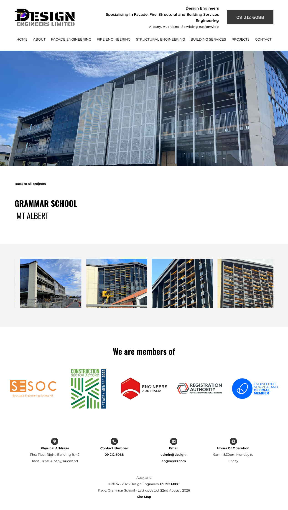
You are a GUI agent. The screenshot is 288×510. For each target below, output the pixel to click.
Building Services (208, 39)
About (39, 39)
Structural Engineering (160, 39)
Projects (241, 39)
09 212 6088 (114, 455)
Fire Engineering (114, 39)
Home (22, 39)
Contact (263, 39)
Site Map (144, 497)
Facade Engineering (71, 39)
